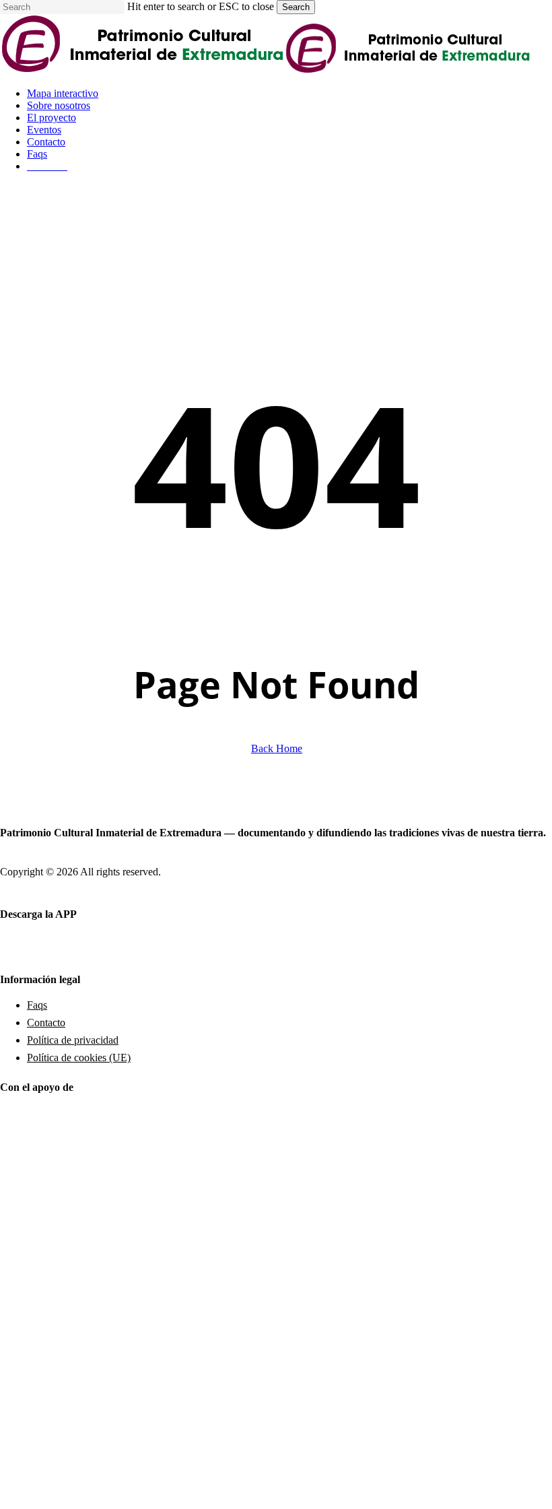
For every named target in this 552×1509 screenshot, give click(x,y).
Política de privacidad (72, 1040)
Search (296, 7)
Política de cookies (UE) (79, 1057)
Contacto (46, 1022)
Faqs (37, 1005)
